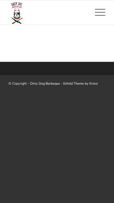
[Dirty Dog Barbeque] (47, 12)
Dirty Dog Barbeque (45, 83)
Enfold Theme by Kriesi (80, 83)
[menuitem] (97, 12)
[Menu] (97, 12)
